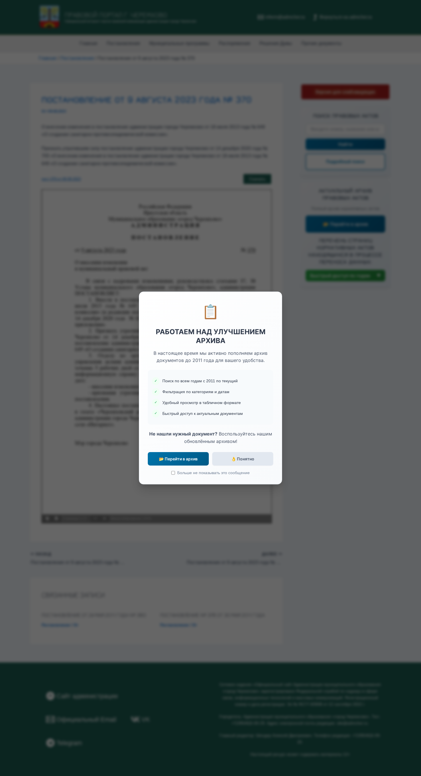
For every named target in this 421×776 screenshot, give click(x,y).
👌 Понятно (242, 458)
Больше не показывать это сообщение (213, 472)
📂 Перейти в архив (178, 458)
